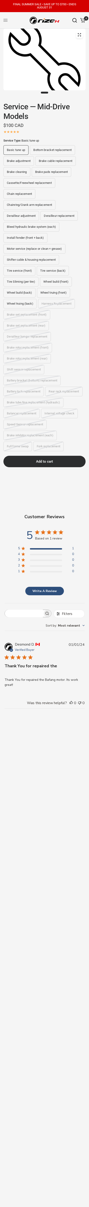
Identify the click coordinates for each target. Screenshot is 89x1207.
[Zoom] (79, 34)
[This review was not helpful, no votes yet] (79, 703)
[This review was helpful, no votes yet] (71, 703)
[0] (82, 20)
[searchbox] (24, 613)
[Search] (75, 20)
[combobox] (65, 625)
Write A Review (44, 591)
